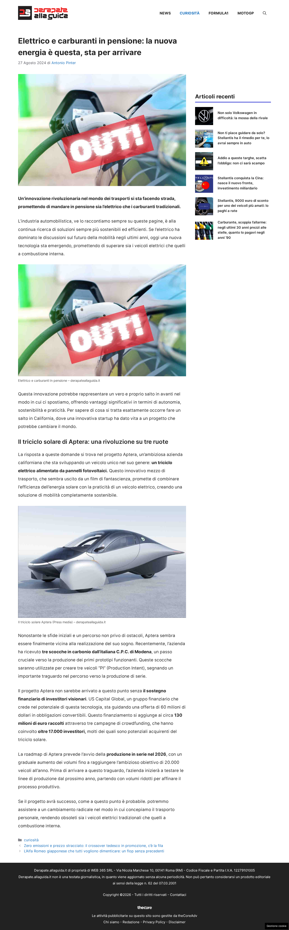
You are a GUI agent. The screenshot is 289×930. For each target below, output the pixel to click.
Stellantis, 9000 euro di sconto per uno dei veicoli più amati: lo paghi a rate (243, 205)
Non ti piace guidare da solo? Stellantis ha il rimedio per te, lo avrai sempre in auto (243, 138)
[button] (264, 13)
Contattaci (178, 895)
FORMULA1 (218, 13)
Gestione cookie (277, 926)
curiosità (190, 13)
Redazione (131, 922)
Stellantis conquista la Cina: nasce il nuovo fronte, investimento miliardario (240, 183)
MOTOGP (246, 13)
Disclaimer (177, 922)
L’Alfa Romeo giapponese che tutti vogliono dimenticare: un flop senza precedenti (94, 851)
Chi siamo (111, 922)
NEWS (165, 13)
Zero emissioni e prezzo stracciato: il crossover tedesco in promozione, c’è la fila (93, 845)
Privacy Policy (154, 922)
